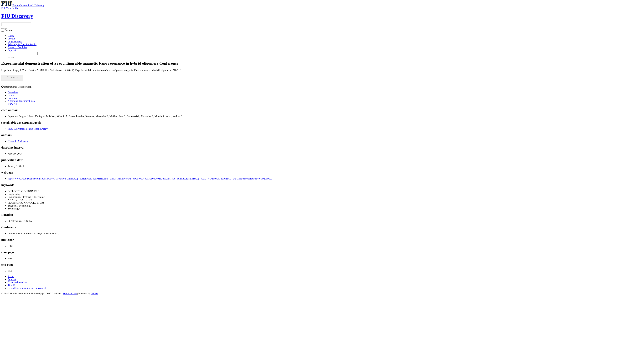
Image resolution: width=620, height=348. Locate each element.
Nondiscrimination (17, 282)
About (11, 276)
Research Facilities (17, 47)
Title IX (12, 285)
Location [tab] (12, 98)
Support (12, 50)
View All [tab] (12, 103)
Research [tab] (12, 95)
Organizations (15, 41)
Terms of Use (70, 293)
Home (11, 35)
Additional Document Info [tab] (21, 101)
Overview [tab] (13, 92)
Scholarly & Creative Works (22, 44)
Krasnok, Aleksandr (18, 141)
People (11, 38)
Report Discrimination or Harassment (27, 288)
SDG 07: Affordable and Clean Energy (28, 128)
